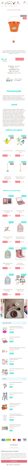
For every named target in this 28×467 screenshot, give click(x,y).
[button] (14, 464)
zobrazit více (16, 53)
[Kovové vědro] (14, 23)
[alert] (14, 458)
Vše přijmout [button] (14, 461)
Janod (16, 68)
